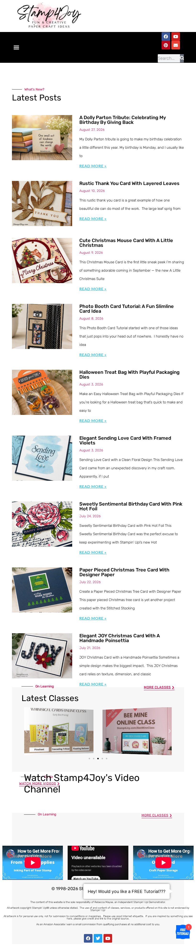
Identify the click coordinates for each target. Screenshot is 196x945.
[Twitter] (98, 938)
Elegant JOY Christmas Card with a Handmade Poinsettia (119, 638)
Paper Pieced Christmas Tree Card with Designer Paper (124, 572)
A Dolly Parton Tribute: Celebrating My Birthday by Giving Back (122, 120)
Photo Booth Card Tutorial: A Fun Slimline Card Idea (126, 308)
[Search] (182, 58)
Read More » (93, 166)
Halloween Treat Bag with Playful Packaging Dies (129, 374)
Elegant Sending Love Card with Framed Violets (125, 440)
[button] (16, 47)
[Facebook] (166, 36)
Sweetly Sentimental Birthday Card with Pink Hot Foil (130, 506)
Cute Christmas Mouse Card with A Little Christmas (126, 243)
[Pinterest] (166, 45)
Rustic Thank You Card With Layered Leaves (129, 183)
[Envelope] (175, 45)
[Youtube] (175, 36)
